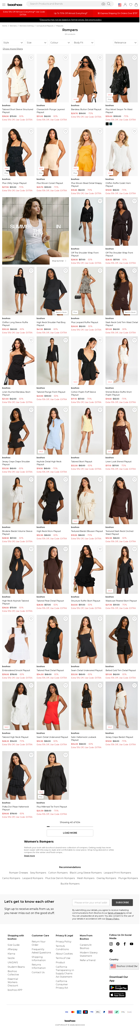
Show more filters (13, 49)
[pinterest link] (117, 944)
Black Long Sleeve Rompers (86, 872)
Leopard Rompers (32, 878)
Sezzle (11, 958)
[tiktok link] (111, 950)
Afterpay (12, 949)
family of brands (115, 913)
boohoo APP (15, 990)
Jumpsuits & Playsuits (44, 26)
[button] (119, 5)
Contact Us (38, 972)
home (4, 26)
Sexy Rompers (38, 872)
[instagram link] (111, 944)
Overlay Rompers (106, 878)
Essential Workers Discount (13, 982)
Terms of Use (63, 958)
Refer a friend (87, 960)
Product (60, 962)
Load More (70, 833)
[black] (107, 123)
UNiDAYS (13, 962)
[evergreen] (110, 123)
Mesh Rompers (85, 878)
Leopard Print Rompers (117, 872)
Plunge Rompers (128, 878)
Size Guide (14, 945)
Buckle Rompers (70, 883)
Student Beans (16, 967)
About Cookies (64, 953)
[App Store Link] (118, 991)
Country (113, 959)
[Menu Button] (3, 4)
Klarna (11, 953)
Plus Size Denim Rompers (60, 878)
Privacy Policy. (112, 919)
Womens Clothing (26, 26)
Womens (13, 26)
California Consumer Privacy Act (62, 984)
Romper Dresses (18, 872)
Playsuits (59, 26)
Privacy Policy (63, 941)
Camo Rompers (11, 878)
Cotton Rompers (58, 872)
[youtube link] (131, 944)
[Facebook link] (124, 944)
